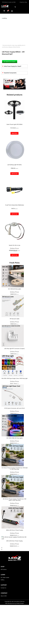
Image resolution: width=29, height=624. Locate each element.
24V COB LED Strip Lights (14, 289)
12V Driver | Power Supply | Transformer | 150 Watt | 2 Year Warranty (15, 468)
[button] (12, 11)
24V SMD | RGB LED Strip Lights (14, 438)
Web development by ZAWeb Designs (14, 603)
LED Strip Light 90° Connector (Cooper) (14, 348)
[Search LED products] (15, 7)
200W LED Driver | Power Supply (14, 530)
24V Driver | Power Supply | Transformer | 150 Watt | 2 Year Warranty (14, 499)
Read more (14, 133)
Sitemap (22, 601)
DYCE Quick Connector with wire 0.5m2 (14, 408)
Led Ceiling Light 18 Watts (14, 164)
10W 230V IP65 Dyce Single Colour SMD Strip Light (14, 378)
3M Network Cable (14, 318)
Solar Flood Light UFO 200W (14, 124)
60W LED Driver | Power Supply (14, 541)
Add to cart (14, 173)
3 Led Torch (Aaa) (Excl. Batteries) (14, 205)
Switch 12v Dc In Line (14, 245)
